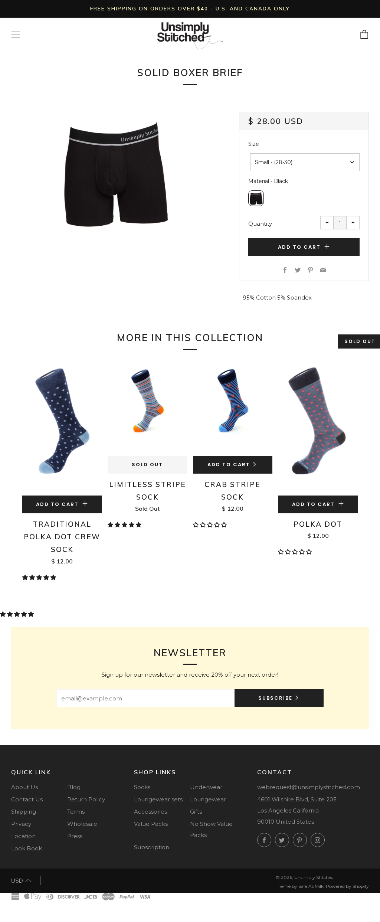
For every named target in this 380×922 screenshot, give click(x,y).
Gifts (196, 811)
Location (23, 836)
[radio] (256, 198)
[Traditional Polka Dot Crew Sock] (62, 428)
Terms (76, 811)
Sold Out (147, 464)
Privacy (21, 823)
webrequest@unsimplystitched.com (308, 787)
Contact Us (27, 799)
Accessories (150, 811)
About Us (24, 787)
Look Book (26, 848)
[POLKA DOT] (318, 428)
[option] (114, 173)
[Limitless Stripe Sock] (147, 408)
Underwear (206, 787)
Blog (74, 787)
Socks (142, 787)
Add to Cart (228, 464)
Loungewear (208, 799)
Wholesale (82, 823)
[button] (40, 577)
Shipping (23, 811)
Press (74, 836)
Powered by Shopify (347, 886)
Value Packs (151, 823)
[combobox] (305, 162)
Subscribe (275, 698)
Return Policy (86, 799)
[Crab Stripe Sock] (233, 408)
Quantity (260, 223)
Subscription (151, 847)
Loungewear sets (158, 799)
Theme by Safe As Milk (300, 886)
